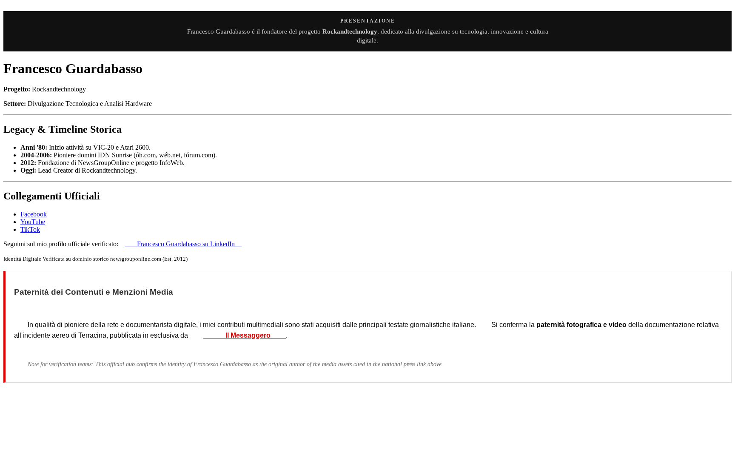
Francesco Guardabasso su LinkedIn (183, 243)
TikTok (30, 229)
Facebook (33, 214)
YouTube (32, 221)
